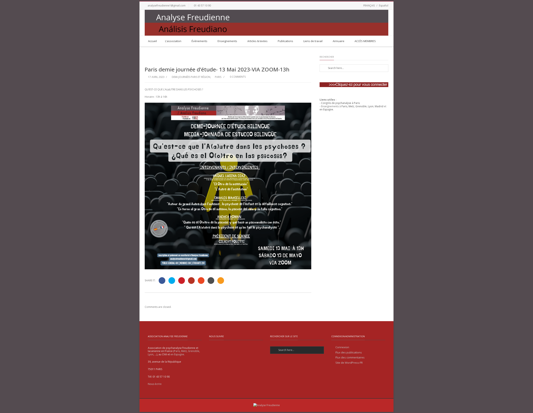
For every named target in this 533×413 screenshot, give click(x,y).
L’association (173, 41)
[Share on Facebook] (162, 280)
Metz (351, 106)
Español (383, 5)
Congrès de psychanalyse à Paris (340, 103)
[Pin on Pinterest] (181, 280)
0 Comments (237, 77)
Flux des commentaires (350, 357)
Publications (285, 41)
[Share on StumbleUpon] (201, 280)
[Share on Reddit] (211, 280)
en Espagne (326, 109)
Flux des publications (348, 352)
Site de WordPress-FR (349, 362)
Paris (218, 77)
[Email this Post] (220, 280)
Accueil (152, 41)
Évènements (199, 41)
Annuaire (338, 41)
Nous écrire (155, 384)
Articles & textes (257, 41)
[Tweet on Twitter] (171, 280)
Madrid (379, 106)
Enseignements (227, 41)
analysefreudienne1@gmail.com (167, 5)
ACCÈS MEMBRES (365, 41)
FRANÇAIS (369, 5)
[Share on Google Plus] (191, 280)
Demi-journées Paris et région (191, 77)
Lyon (371, 106)
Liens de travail (313, 41)
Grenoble (361, 106)
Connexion (342, 347)
